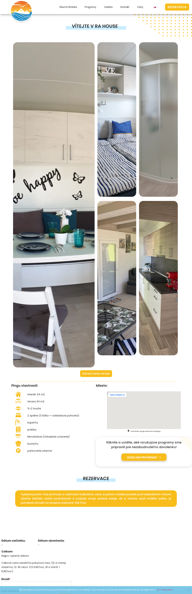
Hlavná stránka (68, 7)
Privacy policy (167, 590)
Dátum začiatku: (13, 541)
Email (6, 579)
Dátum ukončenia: (51, 541)
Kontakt (124, 7)
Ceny (140, 7)
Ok (158, 590)
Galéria (108, 7)
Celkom (7, 551)
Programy (90, 7)
